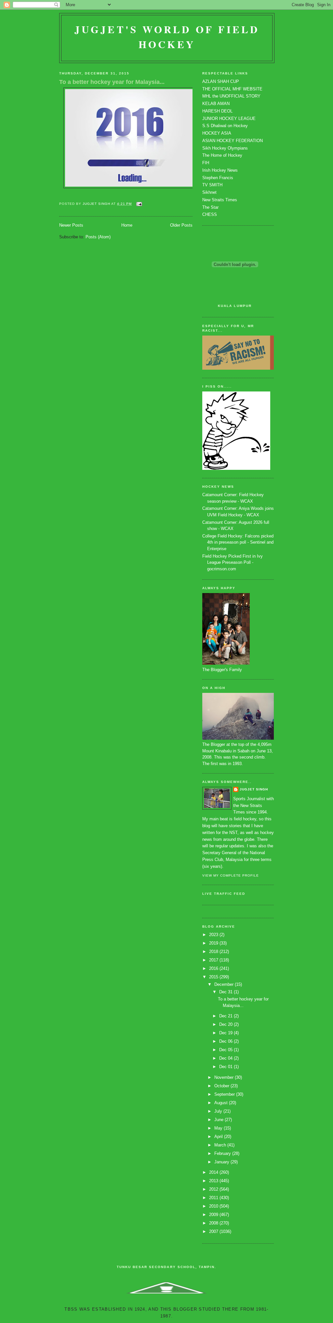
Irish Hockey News (220, 170)
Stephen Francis (217, 177)
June (219, 1119)
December (224, 984)
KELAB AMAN (216, 103)
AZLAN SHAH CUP (220, 81)
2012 (214, 1189)
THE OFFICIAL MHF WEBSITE (232, 88)
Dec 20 (226, 1024)
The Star (210, 207)
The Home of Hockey (222, 155)
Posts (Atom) (98, 236)
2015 (214, 976)
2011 (214, 1197)
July (218, 1111)
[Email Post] (139, 203)
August (221, 1102)
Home (126, 225)
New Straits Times (219, 199)
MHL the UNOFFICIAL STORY (231, 96)
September (225, 1094)
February (223, 1153)
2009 (214, 1214)
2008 (214, 1223)
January (222, 1161)
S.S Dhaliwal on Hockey (225, 125)
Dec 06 (226, 1041)
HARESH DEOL (217, 111)
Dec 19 (226, 1032)
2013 (214, 1180)
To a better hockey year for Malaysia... (112, 82)
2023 (214, 934)
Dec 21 (226, 1015)
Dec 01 (226, 1066)
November (224, 1077)
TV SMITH (212, 184)
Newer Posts (71, 225)
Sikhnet (209, 192)
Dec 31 (226, 991)
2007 (214, 1231)
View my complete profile (230, 875)
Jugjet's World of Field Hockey (167, 37)
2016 (214, 968)
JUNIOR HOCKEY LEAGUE (229, 118)
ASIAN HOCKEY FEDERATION (232, 140)
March (220, 1145)
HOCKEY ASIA (216, 133)
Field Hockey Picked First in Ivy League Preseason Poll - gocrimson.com (232, 562)
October (222, 1085)
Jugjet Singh (254, 789)
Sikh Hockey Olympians (225, 148)
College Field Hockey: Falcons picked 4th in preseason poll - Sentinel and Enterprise (237, 542)
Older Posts (181, 225)
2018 (214, 951)
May (219, 1128)
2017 (214, 960)
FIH (205, 162)
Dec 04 (226, 1058)
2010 (214, 1206)
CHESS (209, 214)
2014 (214, 1172)
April (219, 1136)
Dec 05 (226, 1049)
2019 (214, 943)
